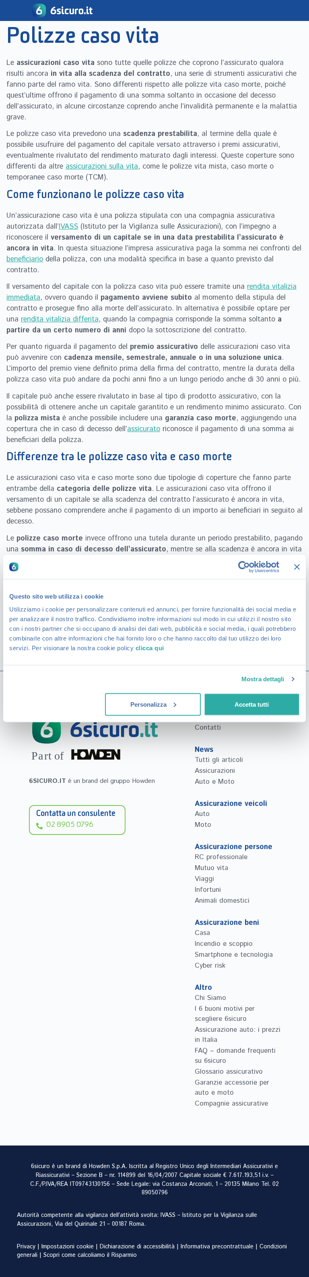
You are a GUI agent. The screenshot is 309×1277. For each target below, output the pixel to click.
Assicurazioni (215, 771)
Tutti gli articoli (219, 760)
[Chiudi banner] (297, 567)
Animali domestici (222, 901)
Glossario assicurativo (229, 1072)
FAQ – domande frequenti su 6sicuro (235, 1056)
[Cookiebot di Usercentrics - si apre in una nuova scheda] (244, 567)
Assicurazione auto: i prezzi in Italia (237, 1035)
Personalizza (148, 704)
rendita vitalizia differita (60, 319)
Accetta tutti (252, 704)
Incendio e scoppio (224, 944)
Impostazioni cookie (67, 1247)
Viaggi (204, 879)
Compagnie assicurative (231, 1103)
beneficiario (24, 259)
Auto (202, 814)
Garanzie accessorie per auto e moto (232, 1088)
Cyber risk (210, 965)
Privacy (26, 1247)
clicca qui (150, 647)
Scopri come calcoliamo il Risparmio (90, 1255)
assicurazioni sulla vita (102, 166)
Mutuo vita (211, 868)
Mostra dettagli (262, 679)
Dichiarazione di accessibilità (137, 1247)
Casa (202, 933)
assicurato (143, 429)
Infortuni (208, 890)
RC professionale (221, 857)
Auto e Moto (215, 782)
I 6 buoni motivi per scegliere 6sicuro (225, 1014)
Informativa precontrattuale (217, 1247)
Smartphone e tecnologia (234, 955)
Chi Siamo (210, 998)
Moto (203, 825)
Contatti (208, 727)
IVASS (68, 226)
